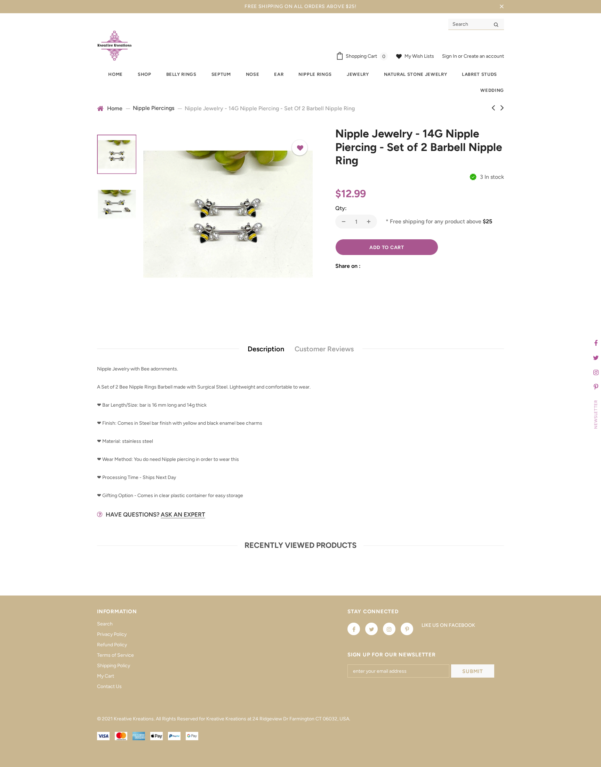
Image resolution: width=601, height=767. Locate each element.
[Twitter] (371, 629)
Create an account (484, 56)
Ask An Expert (183, 514)
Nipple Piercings (153, 108)
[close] (501, 6)
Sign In (450, 56)
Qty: (341, 208)
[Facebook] (353, 629)
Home (114, 108)
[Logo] (114, 45)
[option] (228, 214)
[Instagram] (389, 629)
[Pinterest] (407, 629)
